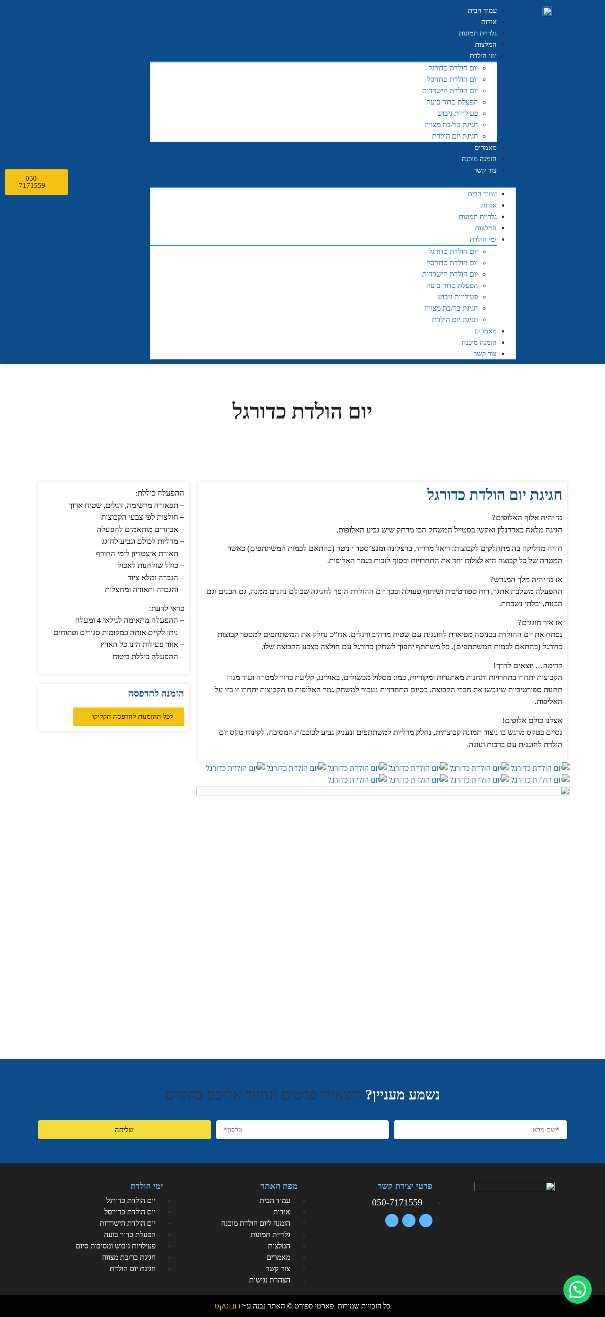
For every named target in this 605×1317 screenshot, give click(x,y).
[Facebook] (128, 182)
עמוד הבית (482, 10)
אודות (489, 22)
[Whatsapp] (109, 182)
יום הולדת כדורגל (453, 68)
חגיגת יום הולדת (455, 136)
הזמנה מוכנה (479, 159)
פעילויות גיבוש (457, 113)
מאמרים (486, 147)
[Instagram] (90, 182)
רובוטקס (227, 1305)
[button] (333, 181)
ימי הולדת (483, 56)
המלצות (486, 44)
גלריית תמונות (478, 33)
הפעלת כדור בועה (452, 102)
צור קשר (485, 170)
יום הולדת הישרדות (450, 91)
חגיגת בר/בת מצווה (451, 125)
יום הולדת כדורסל (452, 79)
